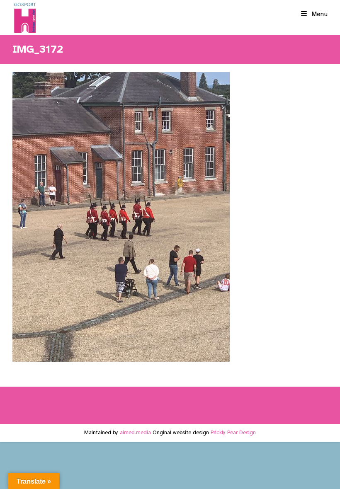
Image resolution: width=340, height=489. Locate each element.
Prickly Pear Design (233, 432)
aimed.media (135, 432)
